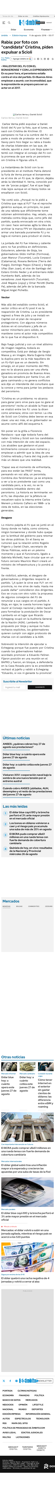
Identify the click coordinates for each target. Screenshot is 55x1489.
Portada (8, 1390)
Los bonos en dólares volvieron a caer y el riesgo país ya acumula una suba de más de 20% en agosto (30, 826)
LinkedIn (23, 1381)
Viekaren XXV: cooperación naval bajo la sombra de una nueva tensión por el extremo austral (27, 778)
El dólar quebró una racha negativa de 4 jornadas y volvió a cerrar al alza (25, 1280)
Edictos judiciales (32, 1432)
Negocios (8, 1404)
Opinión (23, 1404)
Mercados (31, 1400)
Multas (7, 1437)
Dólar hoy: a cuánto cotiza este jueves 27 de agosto (27, 766)
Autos (6, 1418)
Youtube (30, 1381)
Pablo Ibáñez (5, 59)
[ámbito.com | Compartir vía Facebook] (38, 59)
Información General (38, 1414)
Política (39, 1395)
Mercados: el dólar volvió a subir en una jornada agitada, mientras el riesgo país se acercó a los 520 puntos (26, 1234)
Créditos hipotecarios (41, 16)
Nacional (8, 1409)
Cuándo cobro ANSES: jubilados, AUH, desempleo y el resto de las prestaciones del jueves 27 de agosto (27, 791)
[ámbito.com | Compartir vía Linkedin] (45, 59)
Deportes (37, 1409)
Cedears (48, 906)
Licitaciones (23, 1437)
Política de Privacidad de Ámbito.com (24, 1428)
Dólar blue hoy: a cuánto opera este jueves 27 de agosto (24, 756)
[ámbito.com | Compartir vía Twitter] (41, 59)
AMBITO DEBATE (42, 1448)
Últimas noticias (27, 1390)
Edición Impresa (12, 1414)
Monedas (6, 906)
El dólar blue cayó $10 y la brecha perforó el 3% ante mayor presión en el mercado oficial (29, 815)
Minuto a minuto (10, 1226)
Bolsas (19, 906)
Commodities (33, 906)
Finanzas (45, 29)
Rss (5, 1423)
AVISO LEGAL (9, 1432)
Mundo (23, 1409)
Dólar (13, 29)
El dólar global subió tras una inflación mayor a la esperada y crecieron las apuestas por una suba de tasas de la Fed (26, 1168)
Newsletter (45, 1381)
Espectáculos (23, 1418)
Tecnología (43, 1418)
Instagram (16, 1381)
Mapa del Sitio (20, 1423)
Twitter (4, 1381)
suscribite (40, 22)
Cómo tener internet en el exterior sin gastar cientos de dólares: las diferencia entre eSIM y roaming (45, 1093)
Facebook (10, 1381)
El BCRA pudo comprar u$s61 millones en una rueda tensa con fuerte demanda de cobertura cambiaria (28, 838)
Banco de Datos (11, 1400)
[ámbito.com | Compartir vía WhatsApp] (35, 59)
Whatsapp (37, 1381)
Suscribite (40, 687)
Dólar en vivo (23, 16)
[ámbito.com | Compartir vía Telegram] (48, 59)
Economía (29, 29)
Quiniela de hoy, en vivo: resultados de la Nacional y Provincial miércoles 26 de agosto (30, 851)
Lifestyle (37, 1404)
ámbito (4, 35)
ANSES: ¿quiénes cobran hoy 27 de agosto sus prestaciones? (24, 745)
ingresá (49, 22)
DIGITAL (13, 1448)
